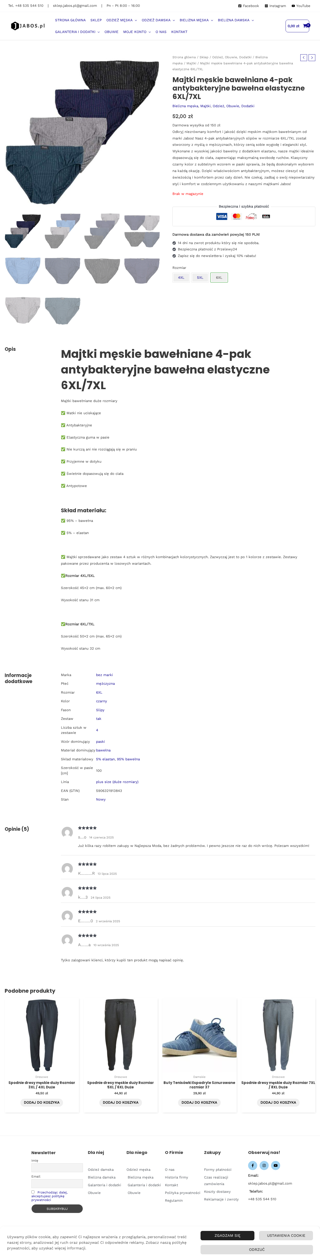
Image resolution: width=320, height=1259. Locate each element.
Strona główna (184, 57)
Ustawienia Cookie (286, 1235)
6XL (99, 692)
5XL (200, 277)
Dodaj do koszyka (42, 1102)
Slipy (100, 710)
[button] (135, 20)
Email (35, 1176)
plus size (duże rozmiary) (117, 782)
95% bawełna (128, 759)
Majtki (191, 63)
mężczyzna (105, 683)
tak (98, 719)
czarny (101, 701)
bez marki (104, 675)
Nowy (101, 799)
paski (100, 741)
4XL (181, 277)
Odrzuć (257, 1249)
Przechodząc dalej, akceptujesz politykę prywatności (49, 1196)
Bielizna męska (185, 106)
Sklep (204, 57)
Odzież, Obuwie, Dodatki (232, 57)
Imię (34, 1160)
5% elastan (105, 759)
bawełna (103, 750)
